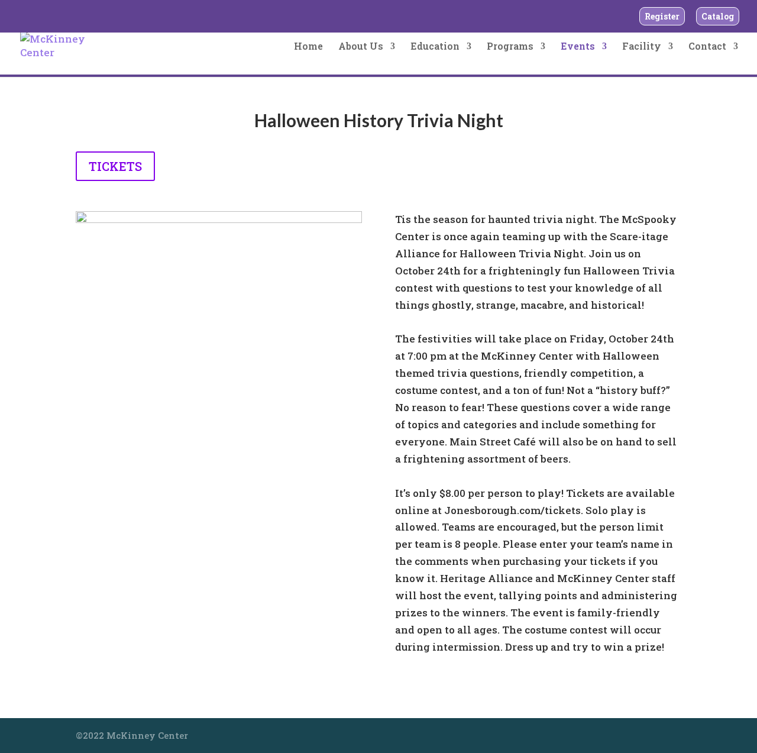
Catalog (717, 16)
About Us (360, 47)
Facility (641, 47)
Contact (707, 47)
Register (662, 16)
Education (435, 47)
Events (578, 47)
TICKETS (115, 166)
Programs (510, 47)
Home (308, 47)
